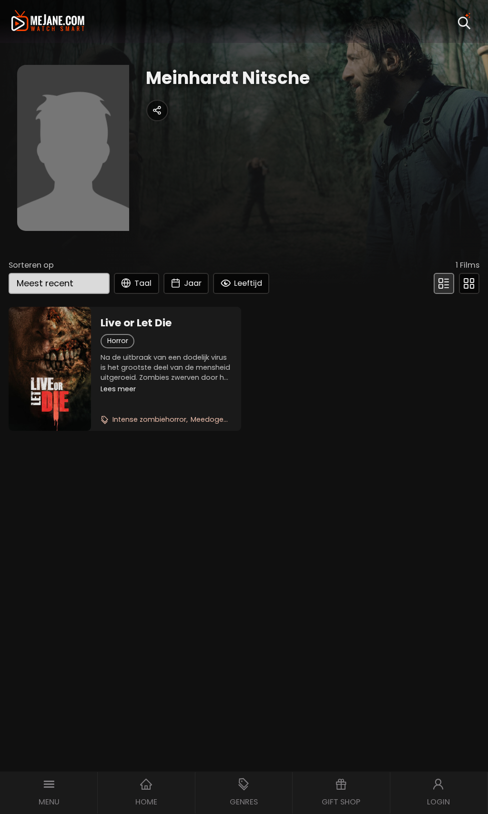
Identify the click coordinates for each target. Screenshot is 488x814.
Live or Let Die (136, 323)
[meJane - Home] (48, 21)
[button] (48, 793)
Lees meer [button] (118, 389)
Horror (117, 340)
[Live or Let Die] (50, 369)
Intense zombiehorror (149, 419)
